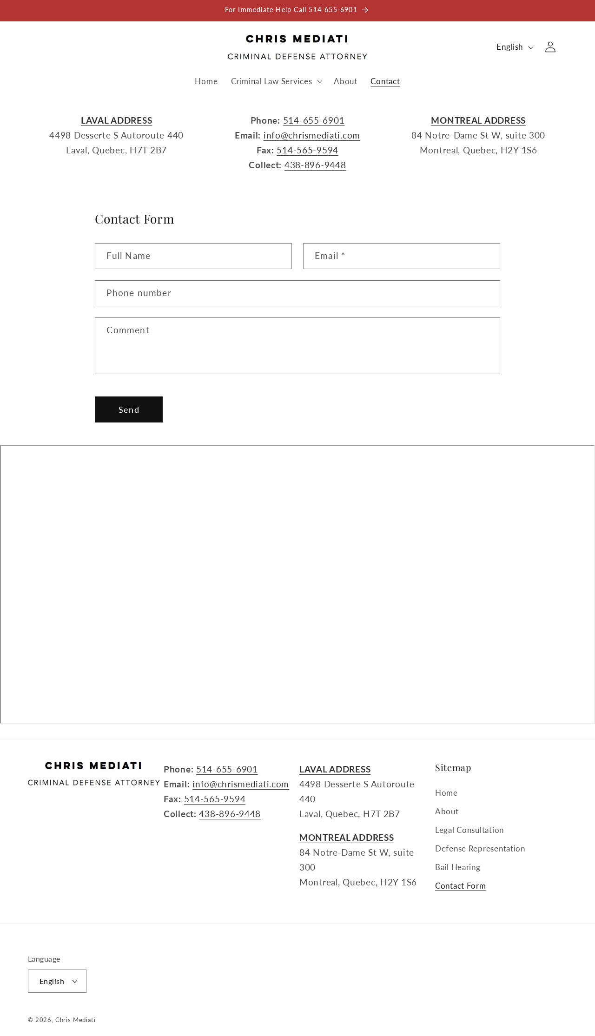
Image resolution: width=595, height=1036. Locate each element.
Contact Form (460, 886)
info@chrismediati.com (312, 135)
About (447, 811)
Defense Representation (480, 848)
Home (446, 793)
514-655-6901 (314, 120)
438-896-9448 (315, 164)
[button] (40, 47)
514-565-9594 (307, 150)
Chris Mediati (75, 1019)
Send (129, 409)
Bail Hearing (458, 867)
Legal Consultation (469, 830)
